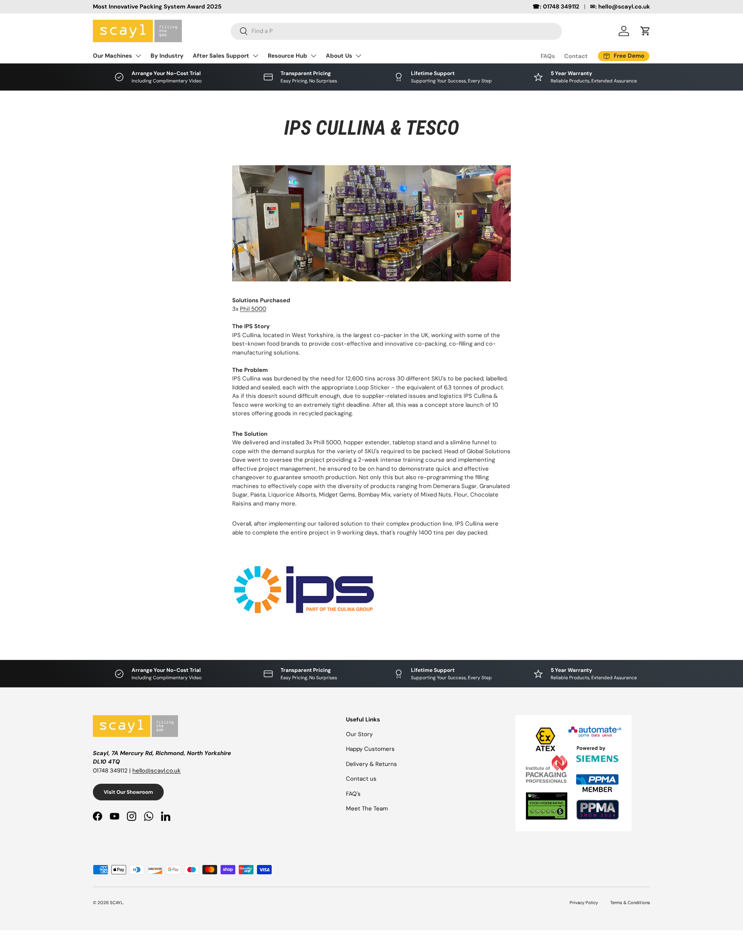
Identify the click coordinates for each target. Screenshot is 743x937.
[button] (645, 30)
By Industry (167, 56)
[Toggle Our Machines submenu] (138, 55)
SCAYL (116, 902)
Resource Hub (287, 56)
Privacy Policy (584, 902)
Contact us (361, 779)
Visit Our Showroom (128, 792)
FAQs (548, 56)
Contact (576, 56)
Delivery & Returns (371, 764)
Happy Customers (370, 749)
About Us (339, 56)
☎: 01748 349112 (555, 6)
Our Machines (112, 56)
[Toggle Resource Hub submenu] (313, 55)
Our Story (359, 734)
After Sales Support (221, 56)
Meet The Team (367, 808)
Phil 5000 (253, 309)
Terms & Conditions (630, 902)
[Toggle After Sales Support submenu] (255, 55)
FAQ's (353, 794)
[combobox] (396, 30)
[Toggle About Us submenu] (358, 55)
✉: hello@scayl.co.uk (620, 6)
